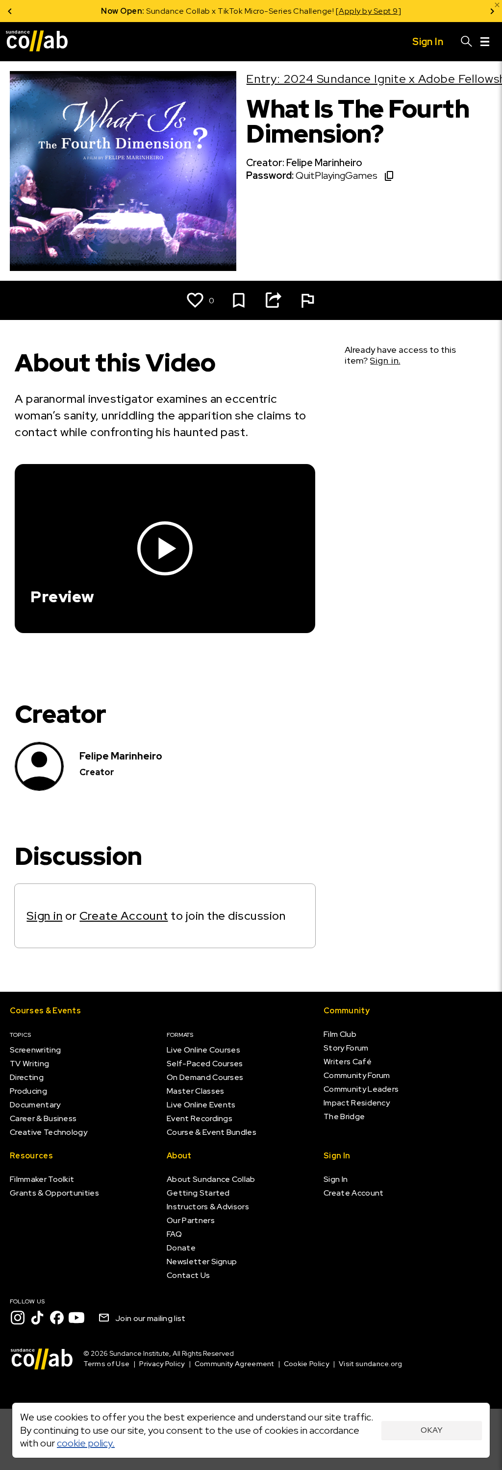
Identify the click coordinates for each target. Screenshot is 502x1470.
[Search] (467, 41)
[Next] (492, 11)
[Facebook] (57, 1317)
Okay (432, 1430)
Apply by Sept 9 (368, 11)
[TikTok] (37, 1317)
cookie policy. (86, 1443)
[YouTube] (76, 1317)
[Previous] (10, 11)
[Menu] (484, 41)
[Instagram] (17, 1317)
